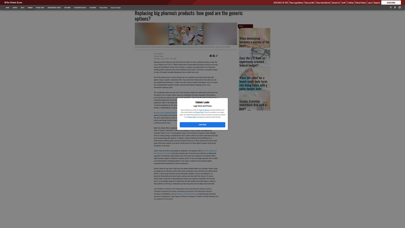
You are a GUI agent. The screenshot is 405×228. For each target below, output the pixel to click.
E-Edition (350, 2)
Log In (370, 2)
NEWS (7, 7)
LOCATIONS (93, 7)
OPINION (30, 7)
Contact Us (336, 2)
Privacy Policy (200, 112)
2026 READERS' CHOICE (54, 7)
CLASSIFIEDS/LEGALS (80, 7)
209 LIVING (67, 7)
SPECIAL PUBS (40, 7)
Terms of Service (204, 110)
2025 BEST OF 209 (280, 2)
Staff (343, 2)
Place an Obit (309, 2)
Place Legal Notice (296, 2)
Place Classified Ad (323, 2)
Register (377, 2)
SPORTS (15, 7)
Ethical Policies (360, 2)
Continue (202, 125)
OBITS (22, 7)
